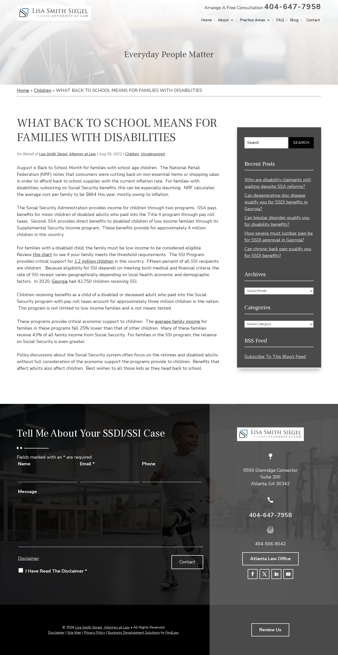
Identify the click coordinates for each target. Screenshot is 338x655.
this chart (42, 255)
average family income (177, 321)
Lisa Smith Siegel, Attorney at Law (67, 154)
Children (132, 154)
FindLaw (172, 632)
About (223, 20)
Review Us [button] (270, 630)
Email (87, 464)
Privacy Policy (94, 632)
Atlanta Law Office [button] (270, 559)
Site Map (74, 632)
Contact (313, 20)
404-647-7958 (292, 7)
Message (27, 492)
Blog (294, 20)
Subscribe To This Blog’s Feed (275, 357)
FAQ (280, 20)
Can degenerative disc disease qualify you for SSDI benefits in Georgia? (276, 202)
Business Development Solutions (134, 632)
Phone (148, 464)
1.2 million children (93, 261)
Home (206, 20)
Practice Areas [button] (252, 20)
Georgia (60, 281)
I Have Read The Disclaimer (56, 571)
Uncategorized (153, 154)
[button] (333, 619)
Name (24, 464)
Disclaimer (28, 558)
